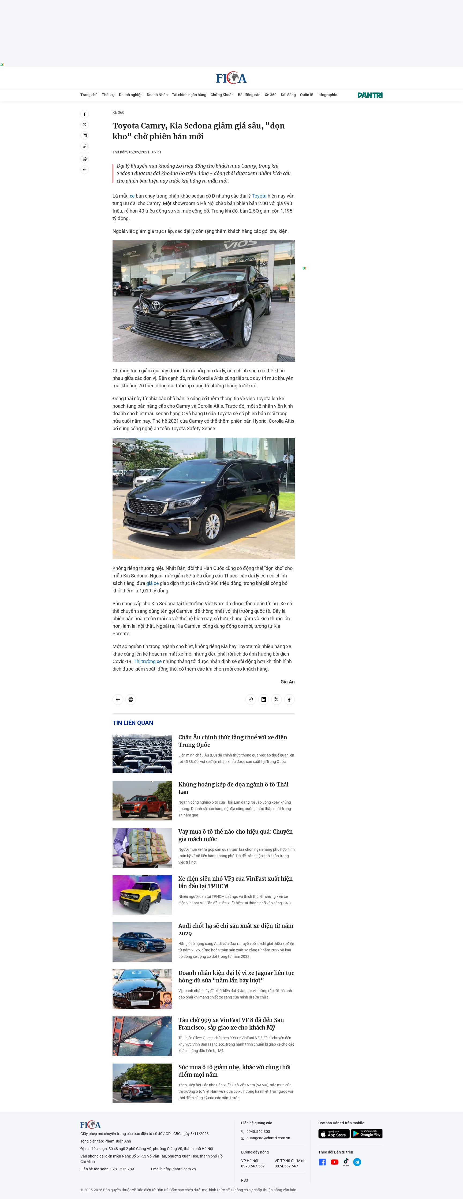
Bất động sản (249, 95)
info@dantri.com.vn (179, 1169)
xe (132, 196)
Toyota (259, 196)
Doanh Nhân (157, 95)
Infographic (327, 95)
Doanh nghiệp (131, 95)
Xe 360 (271, 95)
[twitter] (84, 124)
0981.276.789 (122, 1169)
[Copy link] (84, 146)
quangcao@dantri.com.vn (268, 1138)
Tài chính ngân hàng (189, 95)
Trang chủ (89, 95)
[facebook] (84, 114)
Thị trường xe (148, 661)
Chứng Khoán (222, 95)
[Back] (84, 169)
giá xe (152, 583)
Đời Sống (288, 95)
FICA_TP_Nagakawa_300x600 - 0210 (342, 112)
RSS (244, 1180)
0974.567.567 (286, 1166)
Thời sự (108, 95)
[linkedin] (84, 135)
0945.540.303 (258, 1131)
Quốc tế (306, 95)
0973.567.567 (253, 1166)
